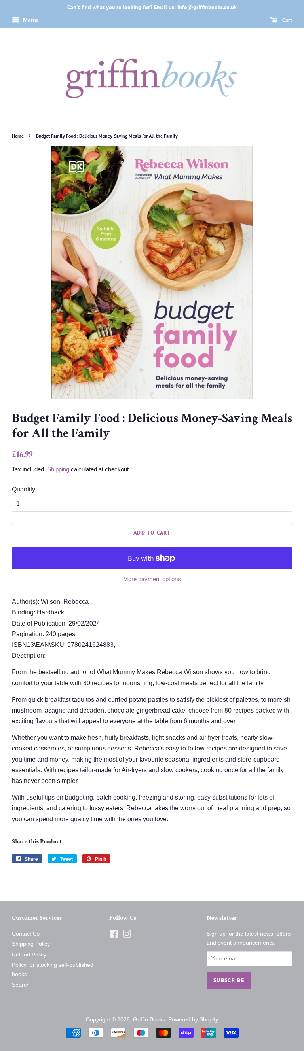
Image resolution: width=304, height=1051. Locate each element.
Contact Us (26, 934)
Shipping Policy (31, 944)
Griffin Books (149, 1020)
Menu (29, 20)
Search (21, 985)
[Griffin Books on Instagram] (126, 936)
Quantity (23, 489)
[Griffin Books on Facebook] (113, 936)
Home (18, 136)
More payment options (152, 579)
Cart (286, 20)
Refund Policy (29, 955)
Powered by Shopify (193, 1020)
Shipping (58, 469)
